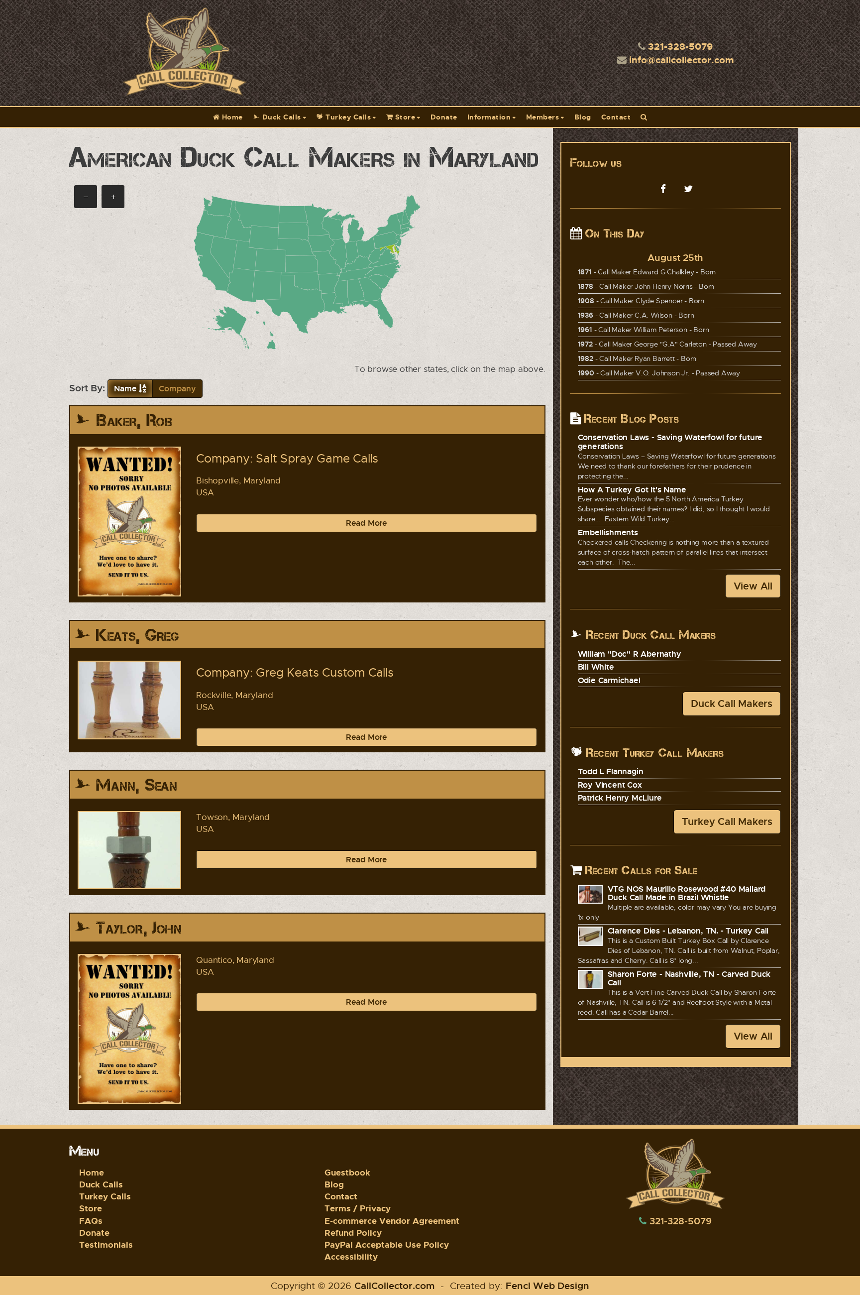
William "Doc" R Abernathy (629, 654)
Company (177, 388)
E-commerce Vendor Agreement (391, 1220)
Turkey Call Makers (727, 821)
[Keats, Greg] (129, 700)
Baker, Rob (134, 420)
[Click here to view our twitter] (688, 188)
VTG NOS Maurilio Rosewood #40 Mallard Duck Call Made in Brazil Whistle (687, 893)
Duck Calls (280, 117)
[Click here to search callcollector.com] (644, 117)
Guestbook (347, 1172)
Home (231, 117)
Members (542, 117)
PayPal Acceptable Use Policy (386, 1244)
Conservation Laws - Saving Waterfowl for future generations (670, 441)
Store (404, 117)
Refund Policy (353, 1232)
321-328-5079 (680, 46)
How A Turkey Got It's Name (632, 489)
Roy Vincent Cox (610, 785)
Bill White (596, 667)
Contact (616, 117)
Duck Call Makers (731, 703)
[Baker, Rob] (129, 521)
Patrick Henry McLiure (620, 798)
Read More (366, 523)
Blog (582, 117)
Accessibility (351, 1256)
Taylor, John (138, 928)
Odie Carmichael (609, 680)
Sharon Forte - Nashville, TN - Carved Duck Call (689, 978)
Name (125, 388)
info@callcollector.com (681, 59)
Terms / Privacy (357, 1208)
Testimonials (106, 1244)
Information (489, 117)
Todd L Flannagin (611, 771)
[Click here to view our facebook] (662, 188)
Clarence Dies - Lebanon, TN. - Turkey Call (688, 931)
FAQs (91, 1220)
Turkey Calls (347, 117)
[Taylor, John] (129, 1029)
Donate (443, 117)
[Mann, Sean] (129, 850)
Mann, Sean (136, 785)
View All (753, 585)
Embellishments (608, 532)
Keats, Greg (137, 635)
